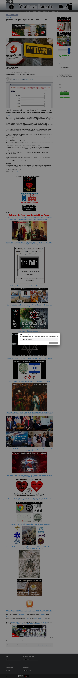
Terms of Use (38, 336)
